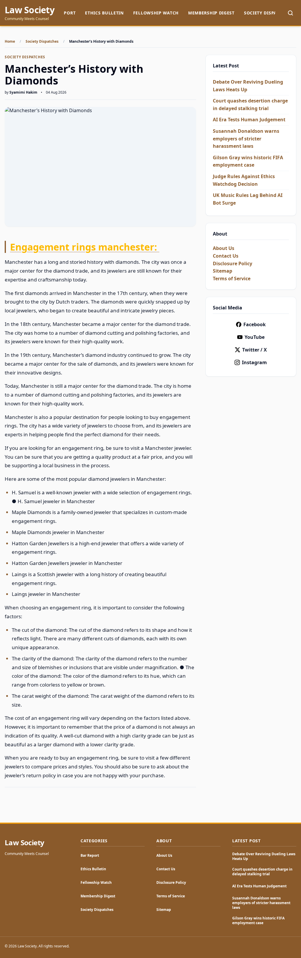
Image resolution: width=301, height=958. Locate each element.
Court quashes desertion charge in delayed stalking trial (262, 871)
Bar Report (90, 855)
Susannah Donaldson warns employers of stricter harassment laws (246, 138)
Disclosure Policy (232, 263)
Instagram (254, 362)
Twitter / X (254, 350)
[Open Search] (290, 13)
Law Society (29, 10)
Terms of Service (231, 278)
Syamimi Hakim (23, 92)
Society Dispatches (267, 13)
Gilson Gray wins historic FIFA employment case (258, 920)
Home (10, 41)
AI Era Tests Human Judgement (249, 119)
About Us (223, 248)
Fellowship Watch (156, 13)
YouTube (255, 337)
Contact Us (225, 256)
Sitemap (222, 271)
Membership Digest (211, 13)
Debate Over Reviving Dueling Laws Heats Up (263, 856)
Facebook (254, 324)
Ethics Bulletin (104, 13)
